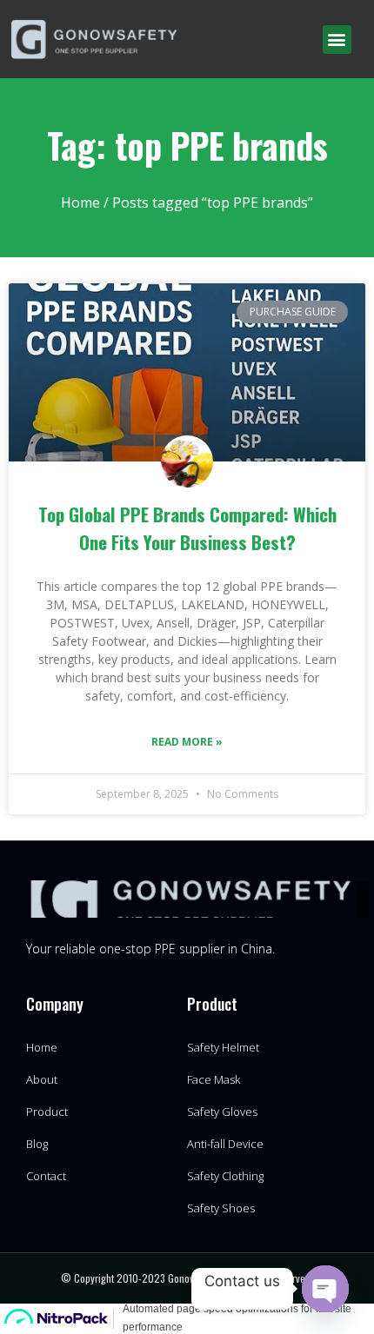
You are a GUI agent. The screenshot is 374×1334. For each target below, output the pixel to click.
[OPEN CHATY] (325, 1288)
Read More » (187, 741)
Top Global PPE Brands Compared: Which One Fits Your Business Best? (187, 528)
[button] (337, 39)
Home (80, 202)
